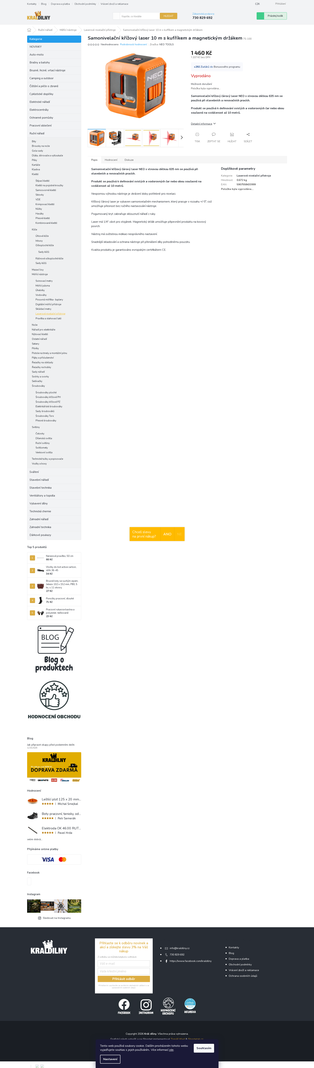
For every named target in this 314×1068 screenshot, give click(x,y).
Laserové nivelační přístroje (50, 313)
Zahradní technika (40, 527)
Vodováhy (41, 295)
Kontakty (31, 4)
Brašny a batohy (40, 62)
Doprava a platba (60, 4)
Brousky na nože (41, 146)
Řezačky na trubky (41, 367)
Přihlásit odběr (123, 979)
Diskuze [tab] (129, 160)
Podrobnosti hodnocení (133, 44)
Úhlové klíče (42, 236)
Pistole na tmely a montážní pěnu (49, 353)
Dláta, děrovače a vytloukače (47, 155)
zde (171, 1050)
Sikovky (40, 194)
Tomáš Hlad (178, 1039)
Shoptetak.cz (195, 1039)
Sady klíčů (43, 252)
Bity (34, 141)
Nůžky (39, 209)
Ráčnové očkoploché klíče (49, 258)
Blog (43, 4)
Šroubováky (38, 386)
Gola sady (37, 150)
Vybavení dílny (39, 503)
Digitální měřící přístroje (48, 304)
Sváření (34, 472)
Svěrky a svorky (40, 376)
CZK (257, 4)
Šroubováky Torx (45, 416)
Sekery (35, 343)
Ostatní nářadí (39, 339)
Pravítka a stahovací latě (48, 318)
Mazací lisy (38, 269)
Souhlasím (204, 1048)
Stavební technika (41, 488)
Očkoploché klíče (45, 245)
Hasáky (40, 213)
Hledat (168, 16)
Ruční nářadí (37, 133)
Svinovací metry (44, 281)
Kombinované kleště (46, 223)
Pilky (34, 160)
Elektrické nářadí (40, 102)
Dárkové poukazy (40, 535)
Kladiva (36, 169)
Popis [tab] (94, 160)
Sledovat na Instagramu (57, 918)
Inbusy (39, 240)
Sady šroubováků (45, 411)
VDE (38, 199)
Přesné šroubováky (46, 420)
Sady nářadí (38, 372)
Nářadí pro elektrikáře (43, 329)
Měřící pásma (43, 285)
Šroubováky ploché (46, 392)
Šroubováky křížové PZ (48, 402)
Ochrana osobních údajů (243, 976)
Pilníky (35, 348)
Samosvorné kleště (46, 190)
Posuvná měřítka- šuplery (49, 299)
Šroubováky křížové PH (48, 397)
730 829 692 (177, 954)
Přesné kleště (43, 218)
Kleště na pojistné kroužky (49, 185)
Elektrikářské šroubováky (49, 406)
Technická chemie (40, 511)
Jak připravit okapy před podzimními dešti (50, 744)
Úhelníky (40, 290)
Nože (34, 325)
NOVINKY (36, 47)
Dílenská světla (44, 438)
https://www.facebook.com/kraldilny (191, 961)
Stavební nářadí (39, 480)
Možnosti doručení (201, 84)
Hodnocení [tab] (111, 160)
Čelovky (40, 433)
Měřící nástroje (40, 274)
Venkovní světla (44, 452)
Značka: (162, 44)
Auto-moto (37, 54)
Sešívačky (37, 381)
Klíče (34, 229)
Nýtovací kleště (40, 334)
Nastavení (110, 1059)
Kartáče (36, 165)
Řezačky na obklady (42, 362)
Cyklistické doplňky (41, 94)
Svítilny (36, 427)
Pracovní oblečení (41, 125)
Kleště (35, 174)
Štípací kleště (42, 181)
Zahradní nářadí (39, 519)
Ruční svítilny (43, 443)
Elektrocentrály (39, 110)
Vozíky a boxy (39, 463)
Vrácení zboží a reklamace (114, 4)
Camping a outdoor (42, 78)
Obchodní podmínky (85, 4)
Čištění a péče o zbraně (44, 86)
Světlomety (42, 447)
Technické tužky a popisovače (47, 459)
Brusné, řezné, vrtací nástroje (47, 70)
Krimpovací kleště (45, 204)
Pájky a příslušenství (43, 357)
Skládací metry (43, 309)
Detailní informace (201, 124)
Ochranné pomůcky (41, 118)
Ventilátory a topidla (42, 495)
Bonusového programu (227, 67)
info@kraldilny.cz (179, 948)
